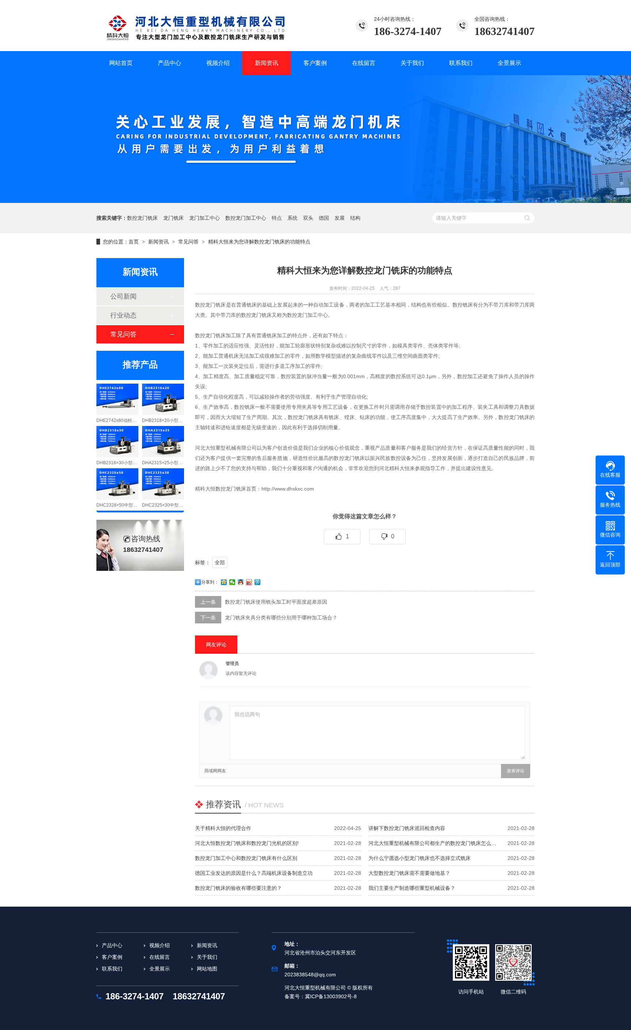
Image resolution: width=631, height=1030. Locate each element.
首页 (134, 242)
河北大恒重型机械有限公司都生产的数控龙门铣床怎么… (432, 843)
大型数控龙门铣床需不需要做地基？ (409, 873)
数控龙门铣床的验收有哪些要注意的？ (238, 888)
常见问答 (188, 242)
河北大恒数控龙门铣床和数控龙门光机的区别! (247, 843)
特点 (277, 218)
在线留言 (159, 957)
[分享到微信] (232, 582)
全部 (220, 562)
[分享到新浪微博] (249, 582)
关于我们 (207, 957)
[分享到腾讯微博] (258, 582)
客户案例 (112, 957)
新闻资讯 (158, 242)
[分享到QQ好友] (241, 582)
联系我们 (112, 969)
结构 (355, 218)
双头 (308, 218)
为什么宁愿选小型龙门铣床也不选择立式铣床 (419, 858)
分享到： (210, 582)
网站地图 (207, 969)
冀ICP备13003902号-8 (331, 996)
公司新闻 (123, 296)
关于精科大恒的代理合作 (223, 828)
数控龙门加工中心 (245, 218)
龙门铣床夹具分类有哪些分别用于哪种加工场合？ (281, 617)
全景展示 (159, 969)
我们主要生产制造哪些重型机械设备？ (411, 888)
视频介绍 (159, 945)
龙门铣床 (173, 218)
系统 (292, 218)
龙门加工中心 (204, 218)
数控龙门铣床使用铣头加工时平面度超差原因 (276, 602)
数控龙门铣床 (142, 218)
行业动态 (123, 315)
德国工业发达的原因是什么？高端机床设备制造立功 (254, 873)
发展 (339, 218)
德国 (324, 218)
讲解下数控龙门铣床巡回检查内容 (406, 828)
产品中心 (112, 945)
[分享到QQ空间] (224, 582)
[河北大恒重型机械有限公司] (204, 25)
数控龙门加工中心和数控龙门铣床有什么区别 (246, 858)
